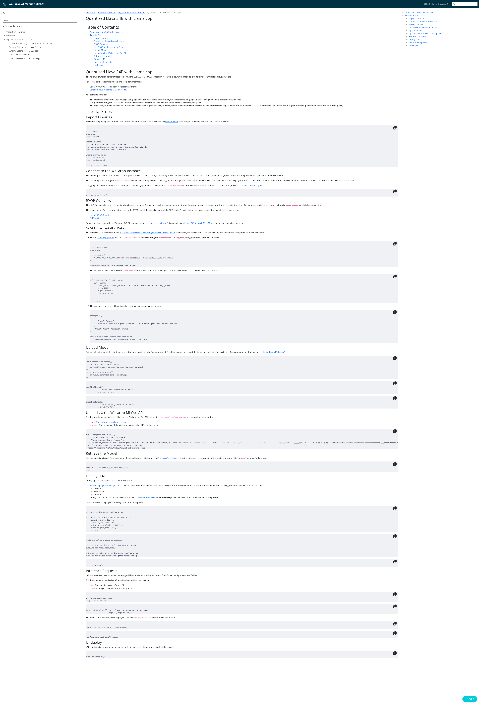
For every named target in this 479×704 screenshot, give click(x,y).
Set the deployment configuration (105, 485)
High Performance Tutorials (131, 12)
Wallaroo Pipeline (147, 497)
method (167, 458)
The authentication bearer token (111, 422)
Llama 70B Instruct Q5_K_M (197, 223)
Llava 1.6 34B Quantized (101, 215)
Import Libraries (416, 18)
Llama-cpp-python (157, 223)
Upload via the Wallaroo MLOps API (425, 33)
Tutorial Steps (411, 15)
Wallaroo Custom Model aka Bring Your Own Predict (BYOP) (147, 232)
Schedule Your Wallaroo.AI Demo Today (108, 89)
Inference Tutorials (107, 12)
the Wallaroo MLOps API (274, 352)
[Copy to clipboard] (395, 127)
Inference (90, 12)
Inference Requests (418, 42)
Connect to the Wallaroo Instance (424, 21)
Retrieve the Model (417, 36)
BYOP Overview (416, 24)
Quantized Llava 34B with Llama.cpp (421, 12)
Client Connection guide (252, 185)
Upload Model (415, 30)
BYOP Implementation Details (426, 27)
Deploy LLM (414, 39)
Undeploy (413, 45)
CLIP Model (95, 218)
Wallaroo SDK (171, 121)
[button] (437, 3)
